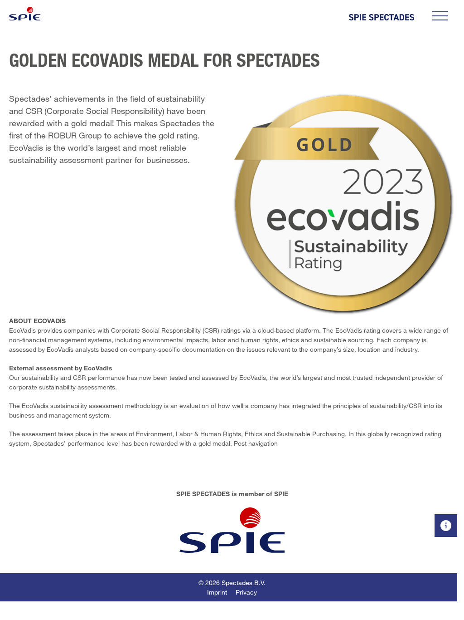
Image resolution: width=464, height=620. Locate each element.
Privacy (246, 592)
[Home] (24, 13)
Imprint (217, 592)
